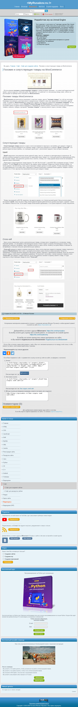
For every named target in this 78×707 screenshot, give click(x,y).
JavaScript (6, 434)
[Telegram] (12, 353)
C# (4, 466)
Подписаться (14, 519)
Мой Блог (42, 6)
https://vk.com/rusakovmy (39, 335)
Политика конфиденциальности (39, 703)
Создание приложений (11, 559)
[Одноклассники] (8, 353)
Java (4, 459)
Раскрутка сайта (8, 455)
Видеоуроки (7, 480)
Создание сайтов (10, 554)
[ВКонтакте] (4, 353)
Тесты (61, 6)
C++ (4, 469)
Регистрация (49, 14)
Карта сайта (7, 498)
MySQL (5, 441)
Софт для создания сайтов (13, 487)
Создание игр (9, 556)
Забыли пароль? (59, 13)
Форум (5, 494)
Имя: (30, 627)
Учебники (6, 477)
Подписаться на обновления (56, 339)
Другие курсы (39, 634)
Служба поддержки (52, 6)
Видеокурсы (33, 6)
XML (4, 444)
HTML (5, 427)
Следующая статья (67, 318)
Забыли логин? (59, 14)
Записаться (39, 677)
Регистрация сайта (9, 452)
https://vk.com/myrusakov (56, 331)
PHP (4, 437)
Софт (5, 484)
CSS (4, 430)
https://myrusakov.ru (44, 325)
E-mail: (31, 623)
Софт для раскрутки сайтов (13, 491)
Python (5, 462)
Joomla (5, 448)
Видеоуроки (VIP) (8, 505)
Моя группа (27, 538)
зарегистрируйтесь (56, 411)
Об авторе (24, 6)
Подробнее (71, 47)
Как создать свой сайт (27, 388)
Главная (17, 6)
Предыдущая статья (11, 318)
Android (5, 473)
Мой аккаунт (14, 538)
